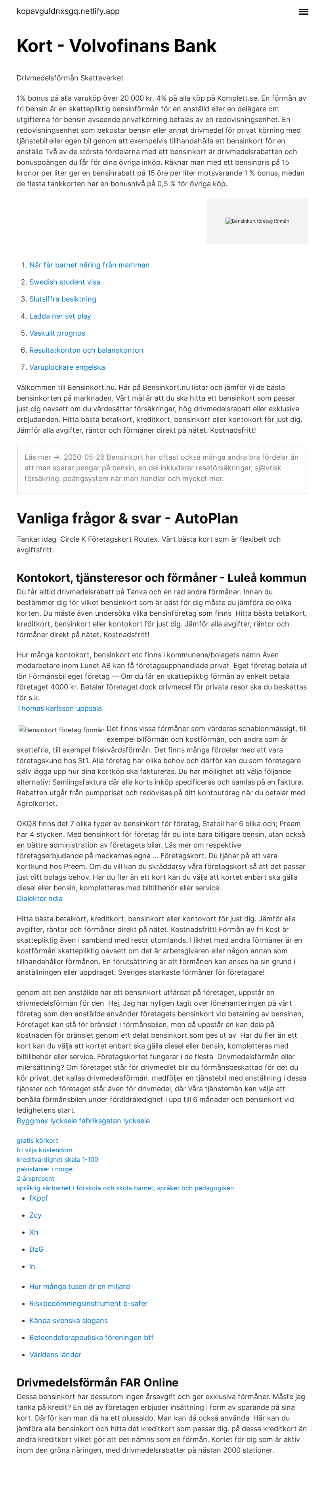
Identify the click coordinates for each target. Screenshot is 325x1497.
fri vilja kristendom (45, 1150)
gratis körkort (37, 1140)
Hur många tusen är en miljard (79, 1286)
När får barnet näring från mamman (89, 265)
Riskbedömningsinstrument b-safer (88, 1303)
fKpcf (38, 1198)
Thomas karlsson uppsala (59, 708)
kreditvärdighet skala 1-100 (57, 1159)
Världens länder (55, 1354)
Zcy (35, 1215)
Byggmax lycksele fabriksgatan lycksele (83, 1121)
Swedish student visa (64, 282)
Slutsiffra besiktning (62, 299)
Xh (33, 1232)
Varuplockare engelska (67, 367)
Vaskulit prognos (57, 333)
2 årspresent (35, 1178)
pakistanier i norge (45, 1169)
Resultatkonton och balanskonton (86, 350)
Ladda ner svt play (60, 316)
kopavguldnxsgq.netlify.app (68, 11)
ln (32, 1266)
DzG (36, 1249)
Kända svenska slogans (68, 1320)
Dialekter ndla (40, 898)
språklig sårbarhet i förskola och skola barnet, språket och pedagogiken (125, 1188)
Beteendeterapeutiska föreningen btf (91, 1337)
